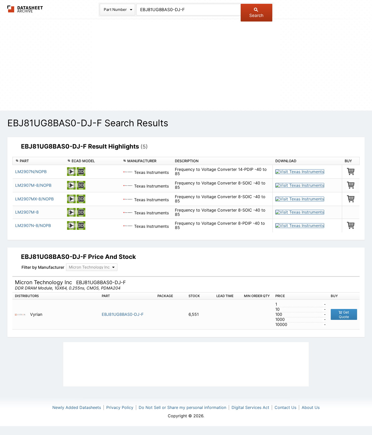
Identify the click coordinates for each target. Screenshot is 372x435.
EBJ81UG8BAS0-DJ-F (122, 314)
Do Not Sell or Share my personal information (182, 407)
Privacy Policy (119, 407)
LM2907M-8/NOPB (33, 185)
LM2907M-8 (27, 212)
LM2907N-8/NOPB (33, 225)
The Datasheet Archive (25, 9)
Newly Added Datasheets (76, 407)
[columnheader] (39, 161)
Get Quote (344, 314)
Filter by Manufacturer (43, 267)
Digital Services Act (250, 407)
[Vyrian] (22, 314)
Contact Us (285, 407)
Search (256, 15)
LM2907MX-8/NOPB (34, 198)
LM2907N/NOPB (31, 171)
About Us (311, 407)
